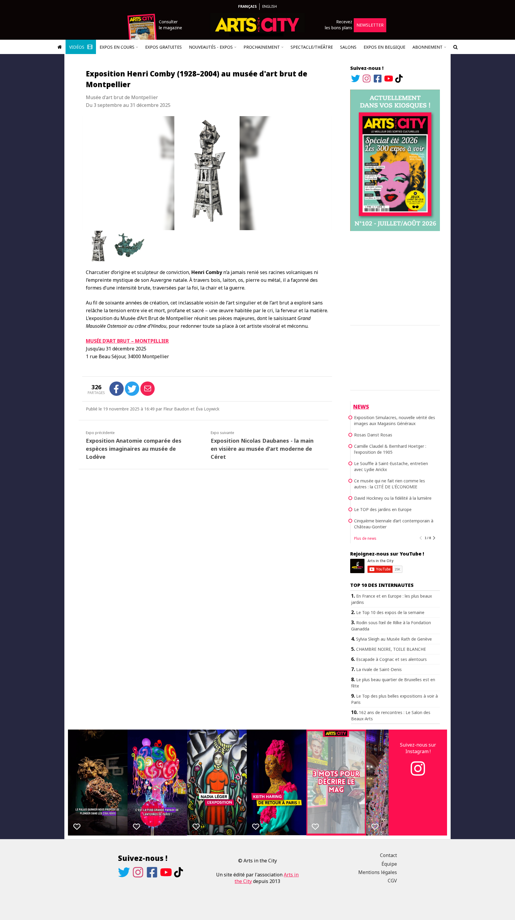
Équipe (389, 864)
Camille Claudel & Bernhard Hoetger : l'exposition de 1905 (390, 449)
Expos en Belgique (384, 47)
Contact (388, 855)
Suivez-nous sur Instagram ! (418, 748)
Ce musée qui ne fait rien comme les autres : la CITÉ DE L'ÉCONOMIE (389, 484)
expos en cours (117, 47)
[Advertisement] (395, 277)
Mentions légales (377, 872)
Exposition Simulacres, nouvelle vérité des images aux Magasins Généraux (394, 420)
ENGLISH (269, 6)
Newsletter (370, 25)
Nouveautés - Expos (211, 47)
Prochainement (261, 47)
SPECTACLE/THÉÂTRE (312, 47)
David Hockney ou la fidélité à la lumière (393, 498)
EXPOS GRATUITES (163, 47)
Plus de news (365, 538)
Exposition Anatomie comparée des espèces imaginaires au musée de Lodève (134, 448)
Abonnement (427, 47)
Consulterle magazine (170, 24)
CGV (392, 880)
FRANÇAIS (247, 6)
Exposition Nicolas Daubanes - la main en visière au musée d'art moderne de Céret (262, 448)
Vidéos (77, 47)
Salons (348, 47)
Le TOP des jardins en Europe (383, 509)
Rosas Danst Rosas (373, 435)
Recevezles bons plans (338, 24)
